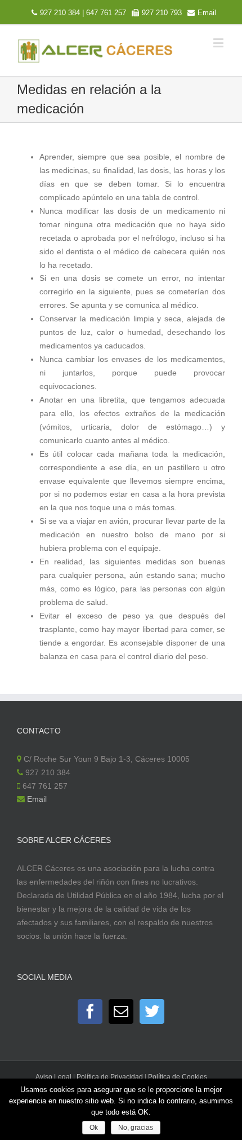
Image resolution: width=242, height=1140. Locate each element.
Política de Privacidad (110, 1077)
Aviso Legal (53, 1077)
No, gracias (135, 1128)
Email (207, 12)
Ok (93, 1128)
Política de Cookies (177, 1077)
